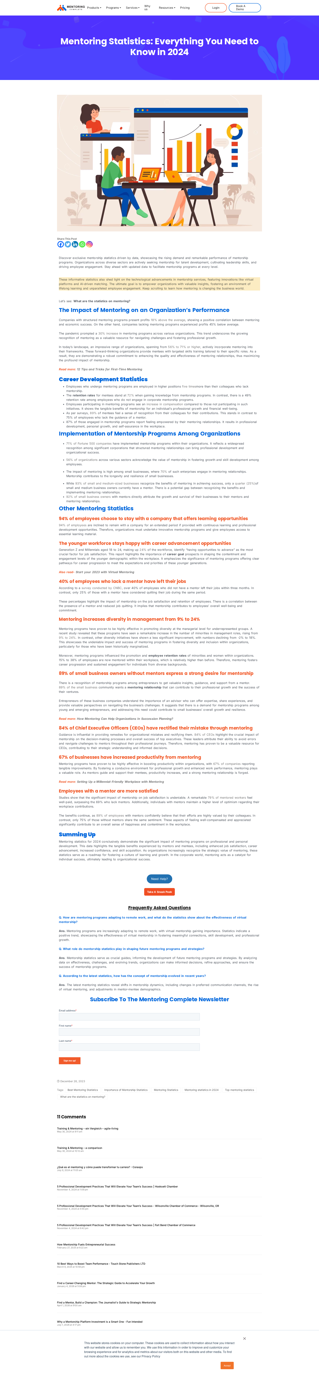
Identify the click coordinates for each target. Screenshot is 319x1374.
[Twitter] (68, 244)
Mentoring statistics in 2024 (202, 1089)
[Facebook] (60, 244)
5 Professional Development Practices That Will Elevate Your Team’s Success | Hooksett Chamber (117, 1186)
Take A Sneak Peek (159, 891)
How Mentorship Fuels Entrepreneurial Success (86, 1244)
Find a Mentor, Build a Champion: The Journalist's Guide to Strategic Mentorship (106, 1302)
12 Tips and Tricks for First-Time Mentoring (109, 369)
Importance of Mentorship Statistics (126, 1089)
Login (215, 7)
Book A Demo (240, 7)
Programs (112, 7)
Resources (166, 7)
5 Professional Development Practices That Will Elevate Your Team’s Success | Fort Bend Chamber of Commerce (126, 1225)
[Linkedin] (75, 244)
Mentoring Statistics (166, 1089)
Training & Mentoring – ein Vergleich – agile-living (87, 1128)
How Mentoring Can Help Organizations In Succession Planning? (125, 719)
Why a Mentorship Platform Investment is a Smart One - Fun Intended (100, 1321)
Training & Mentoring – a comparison (79, 1147)
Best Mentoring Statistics (83, 1089)
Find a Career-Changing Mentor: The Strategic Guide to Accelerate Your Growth (106, 1283)
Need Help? (159, 879)
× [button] (244, 1337)
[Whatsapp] (82, 244)
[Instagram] (89, 244)
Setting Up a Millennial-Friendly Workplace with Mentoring (120, 782)
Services (132, 7)
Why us (147, 7)
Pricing (185, 7)
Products (93, 7)
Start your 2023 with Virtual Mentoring (105, 572)
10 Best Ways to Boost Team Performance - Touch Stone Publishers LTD (101, 1263)
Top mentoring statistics (239, 1089)
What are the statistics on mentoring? (82, 1096)
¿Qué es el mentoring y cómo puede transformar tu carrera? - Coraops (100, 1167)
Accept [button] (227, 1365)
